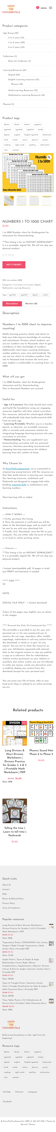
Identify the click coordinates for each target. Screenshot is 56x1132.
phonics (35, 140)
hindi (6, 140)
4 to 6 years (14, 42)
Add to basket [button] (8, 787)
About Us (6, 885)
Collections (8, 56)
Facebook (7, 1102)
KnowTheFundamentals (18, 469)
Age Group (8, 33)
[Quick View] (16, 787)
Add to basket (14, 265)
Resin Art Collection (18, 61)
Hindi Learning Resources (20, 90)
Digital (11, 75)
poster (45, 140)
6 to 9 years (14, 47)
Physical (7, 104)
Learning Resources (12, 70)
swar (6, 150)
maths (15, 140)
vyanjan (15, 150)
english (17, 135)
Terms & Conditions (11, 908)
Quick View (22, 787)
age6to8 (18, 130)
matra (24, 140)
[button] (49, 157)
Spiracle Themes (28, 1125)
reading (7, 145)
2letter (7, 124)
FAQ (4, 894)
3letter (17, 124)
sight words (20, 145)
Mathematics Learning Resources (24, 95)
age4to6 (7, 130)
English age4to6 (31, 135)
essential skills (19, 485)
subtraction (45, 145)
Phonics (15, 84)
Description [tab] (12, 304)
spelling (32, 145)
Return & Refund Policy (13, 899)
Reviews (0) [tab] (31, 304)
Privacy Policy (8, 903)
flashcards (47, 135)
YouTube (7, 1092)
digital (6, 135)
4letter (27, 124)
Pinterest (19, 1092)
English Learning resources (21, 80)
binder (41, 130)
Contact (6, 890)
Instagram (32, 1092)
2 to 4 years (14, 38)
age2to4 (37, 124)
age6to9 (30, 130)
